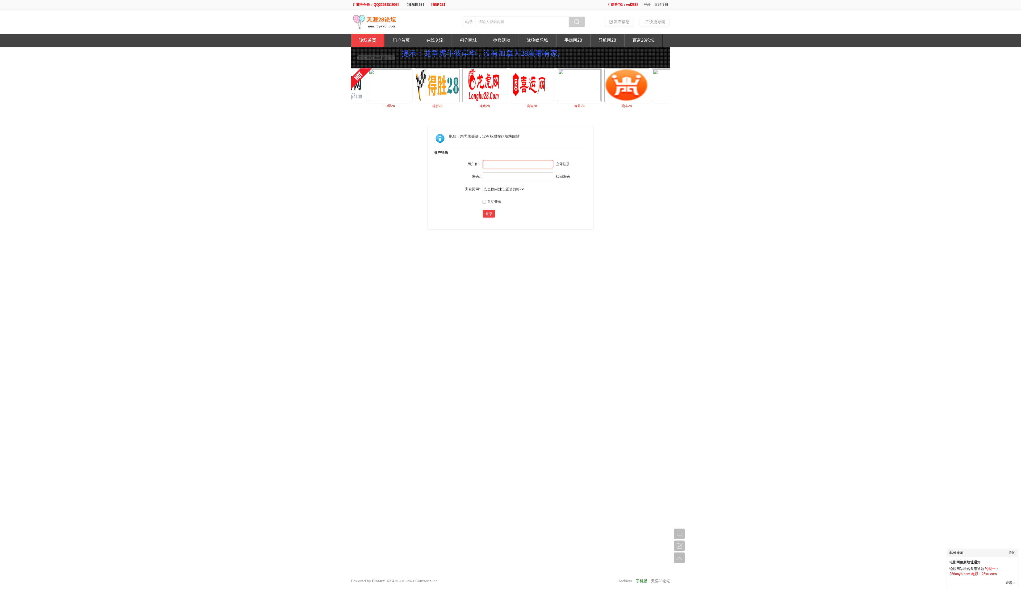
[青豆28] (561, 85)
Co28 (656, 106)
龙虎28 (467, 106)
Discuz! (379, 581)
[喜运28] (514, 85)
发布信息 (622, 21)
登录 (647, 5)
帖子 (469, 22)
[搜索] (577, 22)
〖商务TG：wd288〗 (624, 5)
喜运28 (514, 106)
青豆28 (561, 106)
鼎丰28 (609, 106)
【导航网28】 (415, 5)
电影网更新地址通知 (965, 562)
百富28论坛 (643, 40)
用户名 (472, 164)
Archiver (625, 581)
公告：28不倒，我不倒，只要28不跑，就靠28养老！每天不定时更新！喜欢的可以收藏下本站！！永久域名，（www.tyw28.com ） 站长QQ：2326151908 (530, 67)
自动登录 (494, 201)
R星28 (372, 106)
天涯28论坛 (660, 581)
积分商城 (468, 40)
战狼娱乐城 (537, 40)
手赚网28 (573, 40)
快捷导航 (657, 21)
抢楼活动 (501, 40)
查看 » (1010, 583)
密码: (476, 176)
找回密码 (563, 176)
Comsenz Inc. (426, 581)
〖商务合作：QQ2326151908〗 (377, 5)
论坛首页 (367, 40)
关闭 (1012, 553)
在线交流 (434, 40)
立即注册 (661, 5)
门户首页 (401, 40)
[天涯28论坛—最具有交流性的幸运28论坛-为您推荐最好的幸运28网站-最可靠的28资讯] (376, 29)
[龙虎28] (466, 85)
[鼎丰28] (608, 85)
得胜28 (419, 106)
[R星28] (372, 85)
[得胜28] (419, 85)
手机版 (641, 581)
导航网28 (607, 40)
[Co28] (656, 85)
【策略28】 (438, 5)
